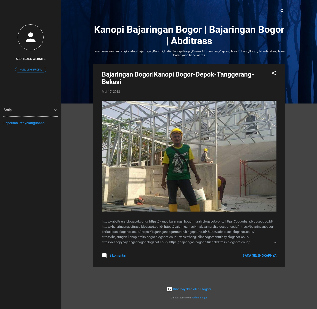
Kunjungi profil (31, 69)
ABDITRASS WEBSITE (31, 59)
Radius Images (199, 297)
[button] (273, 74)
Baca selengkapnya (259, 255)
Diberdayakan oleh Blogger (191, 289)
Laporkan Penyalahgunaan (24, 123)
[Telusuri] (282, 11)
